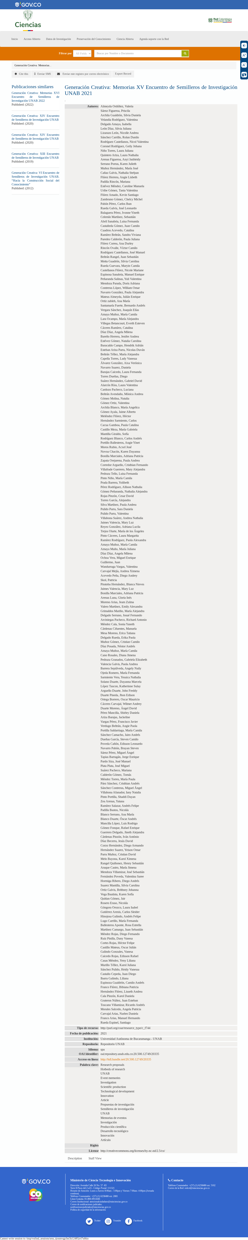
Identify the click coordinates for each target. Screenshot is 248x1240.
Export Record (123, 73)
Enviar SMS (44, 73)
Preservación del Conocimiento (94, 39)
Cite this (23, 73)
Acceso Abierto (32, 39)
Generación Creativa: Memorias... (33, 65)
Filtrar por (65, 53)
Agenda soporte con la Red (154, 39)
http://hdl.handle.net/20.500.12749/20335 (126, 1059)
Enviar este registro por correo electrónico (85, 73)
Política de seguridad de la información (88, 1209)
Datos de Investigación (58, 39)
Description (75, 1158)
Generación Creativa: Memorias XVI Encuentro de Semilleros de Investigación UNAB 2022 (35, 96)
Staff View (95, 1158)
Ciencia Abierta (125, 39)
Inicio (14, 39)
